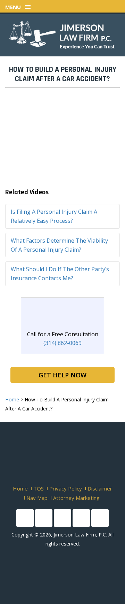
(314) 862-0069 (62, 343)
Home (20, 488)
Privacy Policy (65, 488)
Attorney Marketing (76, 497)
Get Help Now (62, 375)
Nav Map (37, 497)
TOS (38, 488)
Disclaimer (100, 488)
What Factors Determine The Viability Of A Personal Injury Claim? (59, 245)
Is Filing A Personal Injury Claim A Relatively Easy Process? (54, 216)
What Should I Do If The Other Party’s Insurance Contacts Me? (60, 273)
